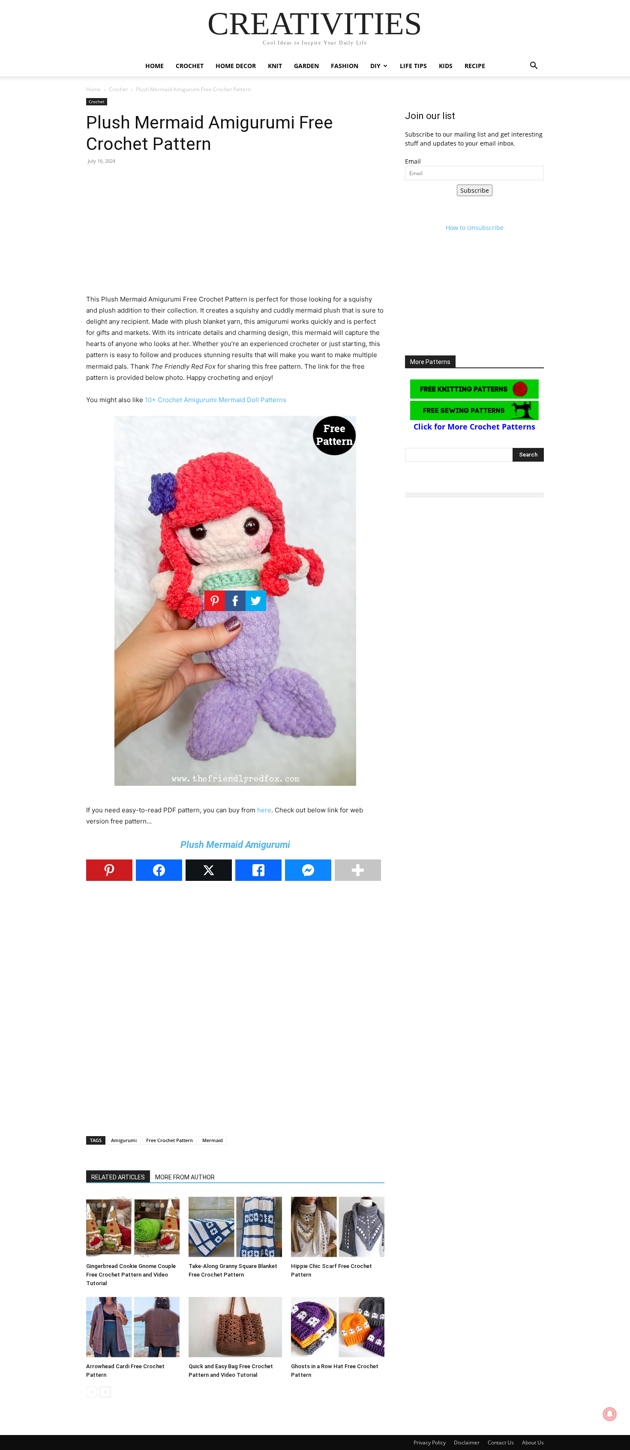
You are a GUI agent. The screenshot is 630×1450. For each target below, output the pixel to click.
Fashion (344, 66)
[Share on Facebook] (159, 870)
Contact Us (501, 1442)
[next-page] (105, 1392)
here (264, 810)
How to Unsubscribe (475, 228)
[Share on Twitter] (209, 870)
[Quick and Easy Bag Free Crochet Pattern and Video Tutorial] (235, 1327)
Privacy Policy (430, 1442)
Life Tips (413, 66)
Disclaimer (467, 1442)
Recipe (475, 66)
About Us (533, 1442)
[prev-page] (91, 1392)
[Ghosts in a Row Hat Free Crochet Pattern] (337, 1327)
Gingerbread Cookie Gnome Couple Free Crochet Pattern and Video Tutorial (131, 1274)
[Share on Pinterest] (109, 870)
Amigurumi (124, 1140)
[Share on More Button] (358, 870)
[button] (533, 67)
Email (413, 161)
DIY (375, 66)
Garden (306, 66)
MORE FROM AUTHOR (185, 1177)
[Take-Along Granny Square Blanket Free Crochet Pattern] (235, 1227)
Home (154, 66)
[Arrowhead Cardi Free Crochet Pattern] (133, 1327)
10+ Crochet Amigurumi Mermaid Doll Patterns (215, 400)
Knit (275, 66)
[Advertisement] (235, 234)
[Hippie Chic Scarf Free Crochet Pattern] (337, 1227)
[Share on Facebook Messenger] (308, 870)
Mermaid (212, 1140)
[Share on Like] (258, 870)
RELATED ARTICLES (118, 1177)
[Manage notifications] (610, 1414)
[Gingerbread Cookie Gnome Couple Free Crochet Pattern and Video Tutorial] (133, 1227)
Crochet (190, 66)
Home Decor (236, 66)
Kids (446, 66)
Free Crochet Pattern (169, 1140)
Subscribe (474, 190)
